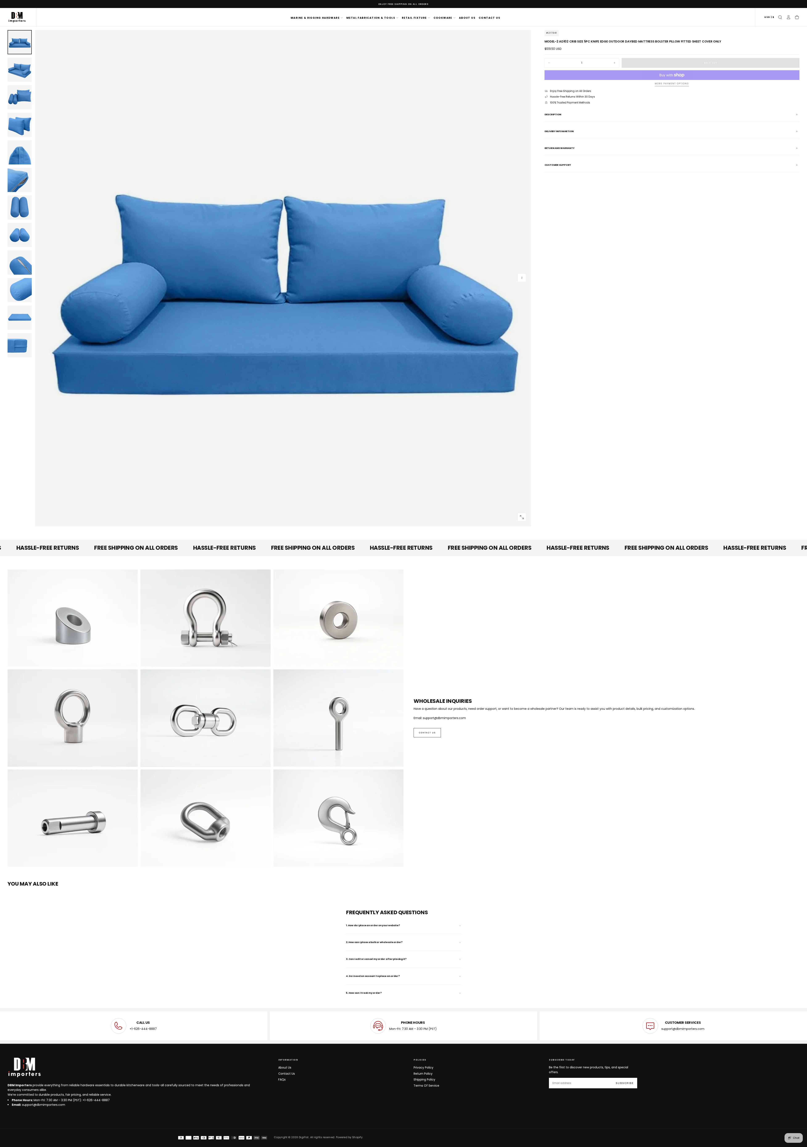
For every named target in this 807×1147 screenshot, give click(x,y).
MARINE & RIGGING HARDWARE (315, 18)
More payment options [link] (672, 83)
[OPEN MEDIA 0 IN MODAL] (521, 517)
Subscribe (625, 1083)
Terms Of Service (426, 1085)
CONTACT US (489, 18)
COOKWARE (443, 18)
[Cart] (796, 17)
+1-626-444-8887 (143, 1029)
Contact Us (286, 1074)
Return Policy (423, 1074)
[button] (769, 17)
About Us (284, 1067)
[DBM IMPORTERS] (24, 1067)
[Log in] (788, 17)
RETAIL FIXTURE (414, 18)
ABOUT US (467, 18)
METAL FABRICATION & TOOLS (370, 18)
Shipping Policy (424, 1079)
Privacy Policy (423, 1067)
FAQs (282, 1079)
